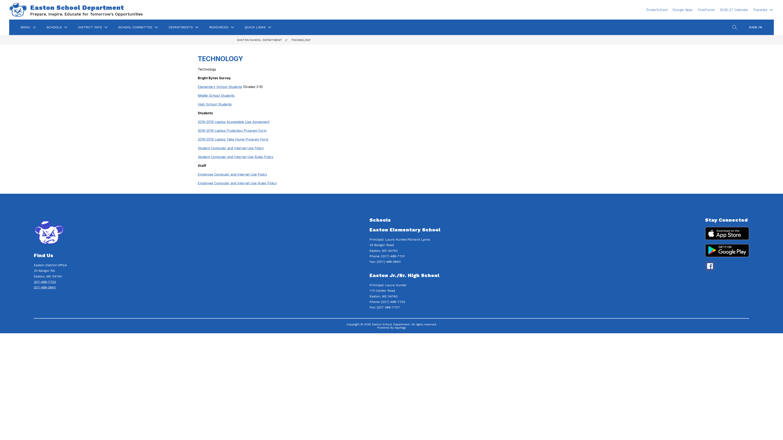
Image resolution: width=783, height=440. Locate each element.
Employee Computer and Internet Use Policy (232, 174)
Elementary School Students (220, 87)
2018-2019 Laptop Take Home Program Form (233, 139)
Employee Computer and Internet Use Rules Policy (237, 183)
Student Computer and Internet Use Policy (231, 148)
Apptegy (400, 327)
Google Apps (682, 10)
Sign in (755, 27)
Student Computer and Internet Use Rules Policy (235, 157)
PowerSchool (657, 10)
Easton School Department (259, 40)
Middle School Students (216, 96)
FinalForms (706, 10)
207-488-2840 (45, 287)
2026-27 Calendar (734, 10)
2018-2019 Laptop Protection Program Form (232, 131)
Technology (301, 40)
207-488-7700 (45, 282)
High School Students (215, 104)
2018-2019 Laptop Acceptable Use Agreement (233, 122)
